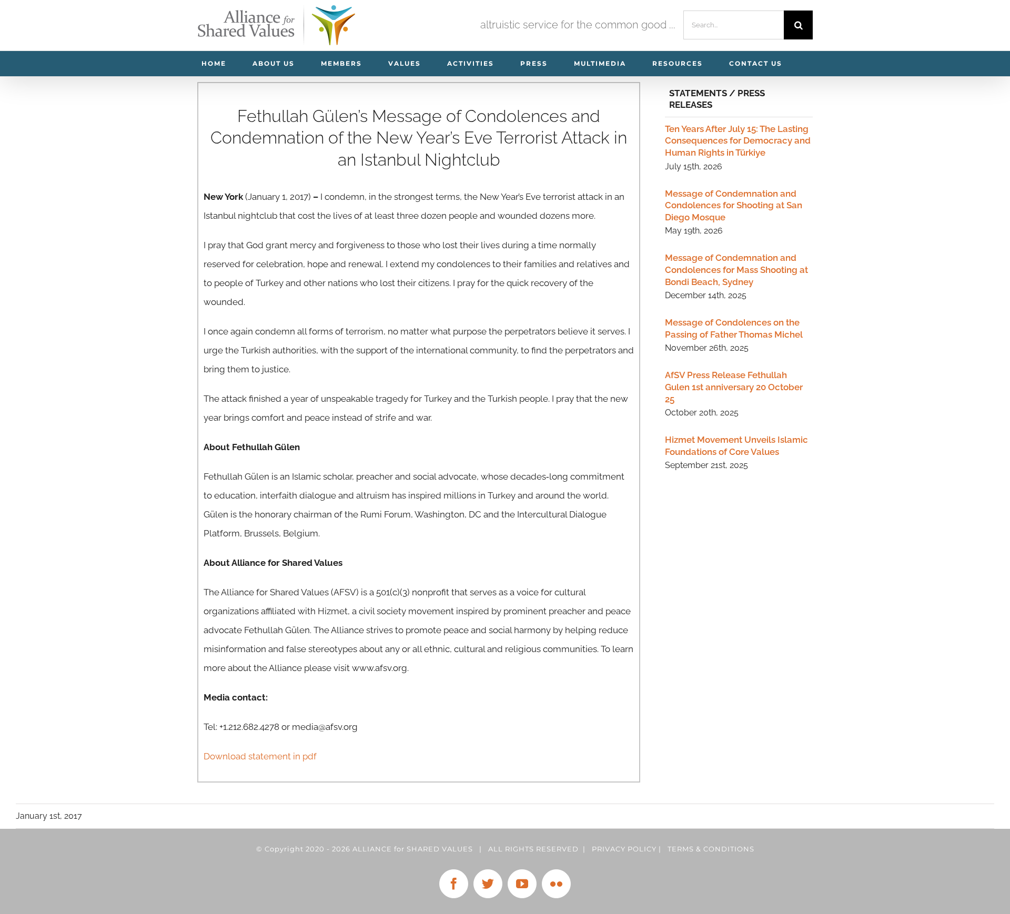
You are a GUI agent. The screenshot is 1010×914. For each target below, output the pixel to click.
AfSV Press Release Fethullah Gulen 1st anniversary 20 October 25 (734, 387)
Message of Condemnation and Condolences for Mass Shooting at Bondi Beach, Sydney (736, 269)
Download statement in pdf (260, 756)
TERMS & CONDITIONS (711, 849)
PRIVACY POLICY (624, 849)
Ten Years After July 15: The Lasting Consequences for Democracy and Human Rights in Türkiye (738, 141)
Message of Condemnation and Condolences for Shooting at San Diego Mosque (733, 205)
